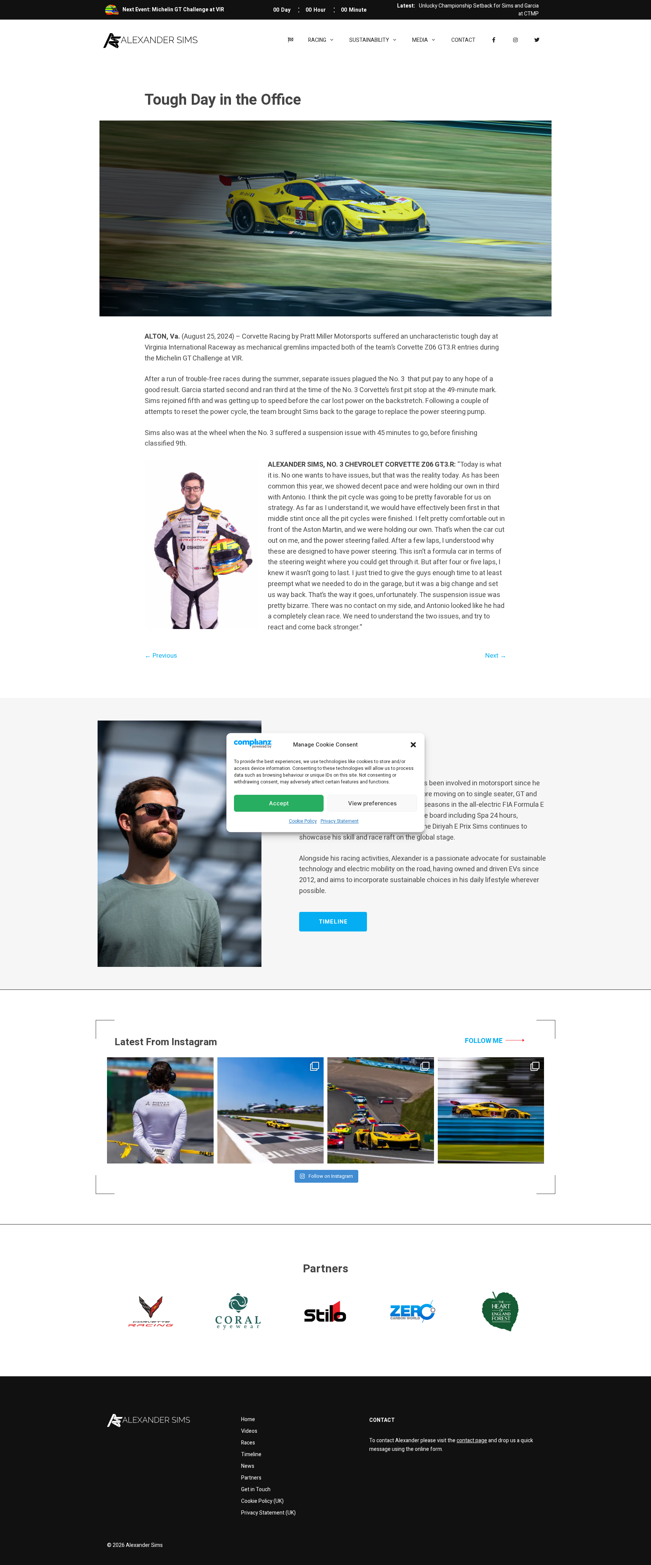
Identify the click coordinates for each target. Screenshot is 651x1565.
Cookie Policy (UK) (262, 1501)
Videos (249, 1431)
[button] (413, 744)
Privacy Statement (340, 821)
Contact (463, 40)
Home (248, 1419)
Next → (495, 655)
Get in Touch (255, 1489)
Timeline (251, 1454)
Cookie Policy (303, 821)
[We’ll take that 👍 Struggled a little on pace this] (380, 1110)
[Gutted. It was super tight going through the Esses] (160, 1110)
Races (248, 1443)
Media (420, 40)
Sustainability (369, 40)
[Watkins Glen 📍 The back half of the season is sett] (491, 1110)
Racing (317, 40)
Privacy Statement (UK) (268, 1513)
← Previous (161, 655)
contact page (472, 1440)
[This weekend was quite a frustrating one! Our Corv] (270, 1110)
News (247, 1466)
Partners (251, 1478)
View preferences (372, 803)
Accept (279, 803)
